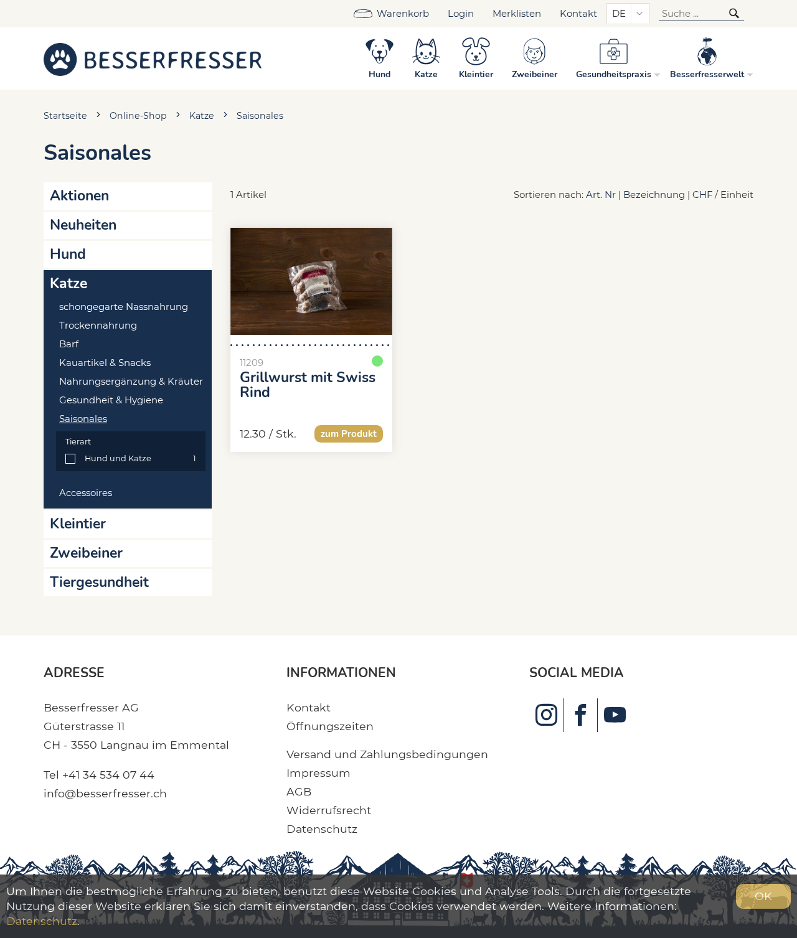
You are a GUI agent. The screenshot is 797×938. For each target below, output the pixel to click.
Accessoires (85, 493)
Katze (201, 115)
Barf (68, 344)
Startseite (65, 115)
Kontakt (578, 13)
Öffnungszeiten (330, 726)
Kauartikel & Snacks (105, 362)
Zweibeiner (86, 553)
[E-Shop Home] (153, 58)
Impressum (318, 772)
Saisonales (260, 115)
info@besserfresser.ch (105, 793)
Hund (68, 254)
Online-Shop (138, 115)
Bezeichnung (654, 194)
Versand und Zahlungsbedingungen (387, 754)
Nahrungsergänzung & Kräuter (131, 381)
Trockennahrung (98, 325)
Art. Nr (601, 194)
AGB (298, 791)
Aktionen (79, 195)
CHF (702, 194)
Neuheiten (83, 225)
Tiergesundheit (99, 582)
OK (763, 896)
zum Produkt (349, 434)
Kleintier (78, 523)
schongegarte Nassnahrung (123, 306)
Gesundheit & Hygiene (111, 400)
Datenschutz (321, 828)
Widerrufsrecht (328, 810)
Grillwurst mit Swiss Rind (307, 385)
